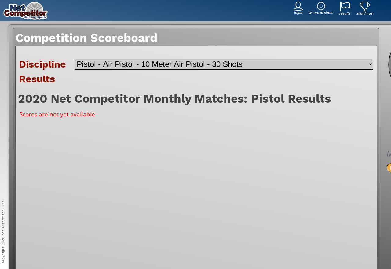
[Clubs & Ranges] (321, 9)
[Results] (345, 9)
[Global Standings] (365, 9)
